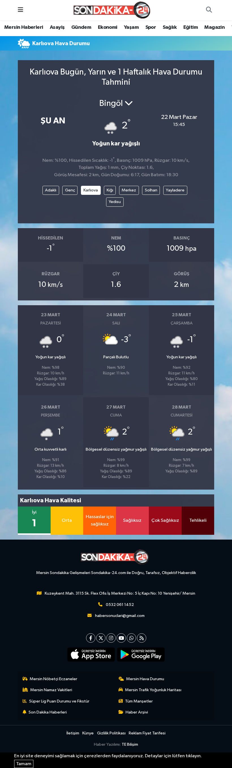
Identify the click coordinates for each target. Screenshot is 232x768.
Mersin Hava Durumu (145, 679)
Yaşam (131, 27)
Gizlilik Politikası (111, 733)
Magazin (214, 27)
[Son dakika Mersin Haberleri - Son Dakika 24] (113, 10)
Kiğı (110, 190)
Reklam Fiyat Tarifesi (147, 733)
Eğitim (190, 27)
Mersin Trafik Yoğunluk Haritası (153, 690)
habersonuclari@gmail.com (120, 616)
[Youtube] (121, 638)
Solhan (151, 190)
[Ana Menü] (20, 10)
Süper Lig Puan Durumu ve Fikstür (59, 701)
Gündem (81, 27)
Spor (150, 27)
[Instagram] (111, 638)
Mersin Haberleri (23, 27)
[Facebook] (90, 638)
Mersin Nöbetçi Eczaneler (53, 679)
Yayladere (175, 190)
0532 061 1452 (120, 605)
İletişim (72, 733)
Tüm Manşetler (139, 701)
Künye (88, 733)
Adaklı (50, 190)
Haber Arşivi (137, 712)
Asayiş (57, 27)
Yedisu (115, 202)
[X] (101, 638)
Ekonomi (107, 27)
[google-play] (141, 654)
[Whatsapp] (131, 638)
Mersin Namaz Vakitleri (51, 690)
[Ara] (208, 10)
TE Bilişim (130, 744)
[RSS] (141, 638)
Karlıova (90, 190)
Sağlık (170, 27)
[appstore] (91, 654)
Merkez (129, 190)
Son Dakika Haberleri (48, 712)
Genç (70, 190)
